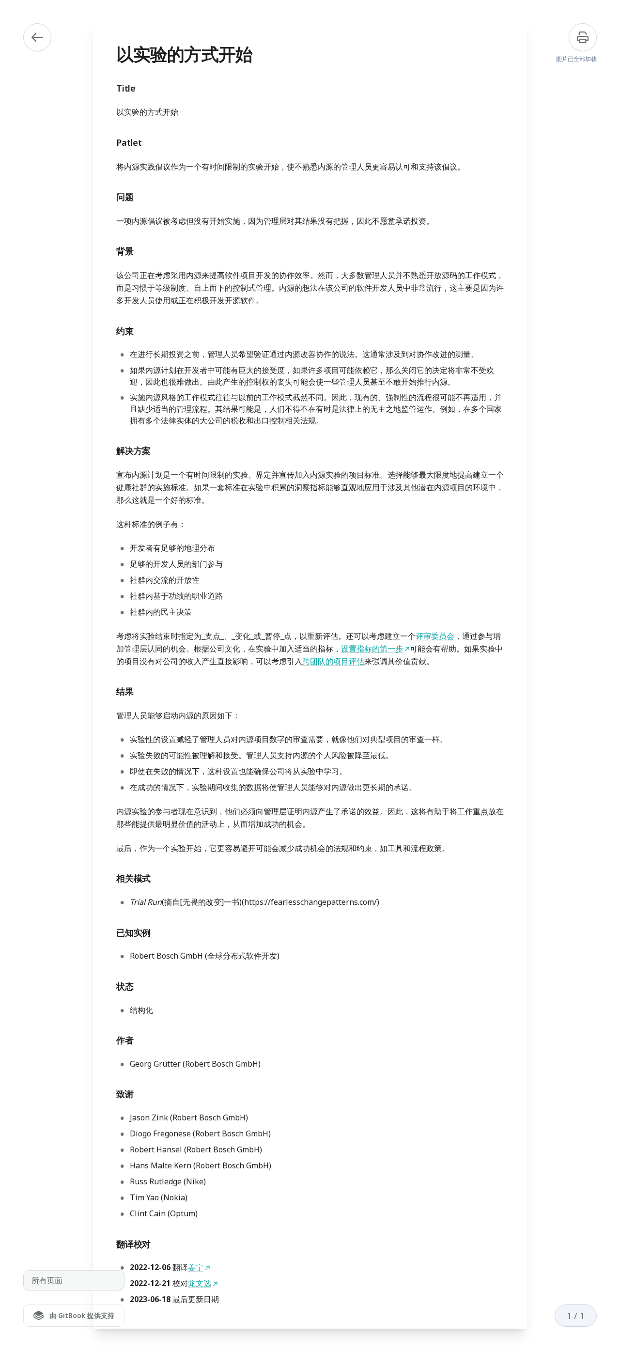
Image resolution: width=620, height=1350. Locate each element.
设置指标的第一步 (372, 648)
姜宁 (195, 1267)
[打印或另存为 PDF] (583, 37)
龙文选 (199, 1283)
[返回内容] (37, 37)
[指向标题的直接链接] (108, 88)
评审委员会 (435, 636)
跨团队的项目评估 (333, 661)
